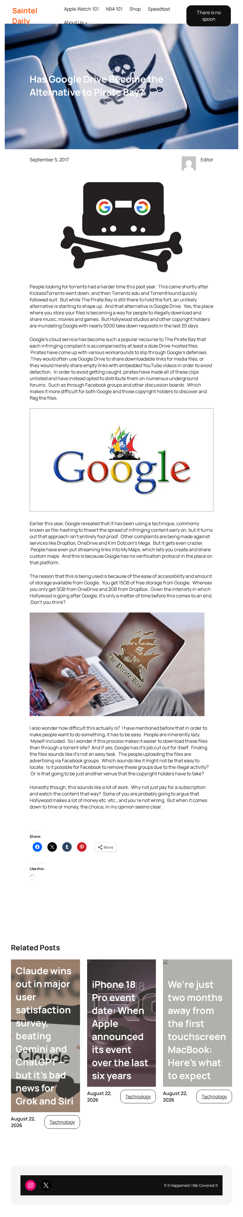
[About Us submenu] (86, 22)
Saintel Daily (24, 15)
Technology (62, 1122)
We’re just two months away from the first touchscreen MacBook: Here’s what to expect (197, 1030)
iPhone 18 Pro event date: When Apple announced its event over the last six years (120, 1030)
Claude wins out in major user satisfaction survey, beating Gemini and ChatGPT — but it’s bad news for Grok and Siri (44, 1035)
